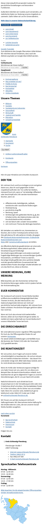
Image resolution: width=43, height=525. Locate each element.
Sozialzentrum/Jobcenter (15, 108)
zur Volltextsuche (12, 38)
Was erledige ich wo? (13, 81)
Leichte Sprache (12, 42)
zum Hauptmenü (12, 31)
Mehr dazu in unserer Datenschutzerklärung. (18, 20)
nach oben (5, 413)
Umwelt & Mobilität (13, 119)
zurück (12, 413)
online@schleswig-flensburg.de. (15, 395)
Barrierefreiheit (11, 420)
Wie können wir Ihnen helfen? (12, 65)
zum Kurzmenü (11, 36)
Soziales (9, 106)
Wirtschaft (9, 113)
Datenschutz (10, 422)
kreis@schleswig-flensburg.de (24, 459)
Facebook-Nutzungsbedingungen (16, 237)
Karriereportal (11, 86)
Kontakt (9, 427)
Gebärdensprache (12, 45)
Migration (9, 117)
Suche (8, 145)
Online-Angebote (12, 93)
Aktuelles (9, 91)
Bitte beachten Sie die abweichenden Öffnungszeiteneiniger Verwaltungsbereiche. (21, 491)
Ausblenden (6, 25)
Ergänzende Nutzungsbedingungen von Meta (20, 239)
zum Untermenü (12, 34)
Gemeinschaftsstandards (18, 242)
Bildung (8, 103)
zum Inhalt (10, 29)
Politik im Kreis (11, 84)
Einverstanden (16, 25)
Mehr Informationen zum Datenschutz (15, 58)
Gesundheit (10, 110)
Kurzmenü (10, 143)
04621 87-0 (17, 454)
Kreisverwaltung (12, 79)
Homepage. (11, 336)
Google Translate (7, 49)
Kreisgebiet (10, 88)
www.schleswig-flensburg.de (24, 452)
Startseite (9, 141)
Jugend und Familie (13, 115)
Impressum (10, 424)
